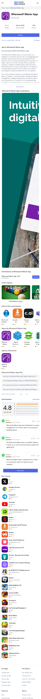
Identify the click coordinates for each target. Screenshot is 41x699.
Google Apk (5, 672)
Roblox (24, 685)
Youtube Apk (6, 685)
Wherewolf (15, 18)
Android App (6, 698)
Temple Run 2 (26, 676)
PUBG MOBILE (26, 682)
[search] (37, 3)
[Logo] (19, 3)
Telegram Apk (6, 682)
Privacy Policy (26, 695)
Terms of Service (27, 698)
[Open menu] (3, 3)
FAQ (3, 695)
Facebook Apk (6, 676)
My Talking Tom (27, 672)
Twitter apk (5, 679)
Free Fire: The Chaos (28, 679)
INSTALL (20, 35)
